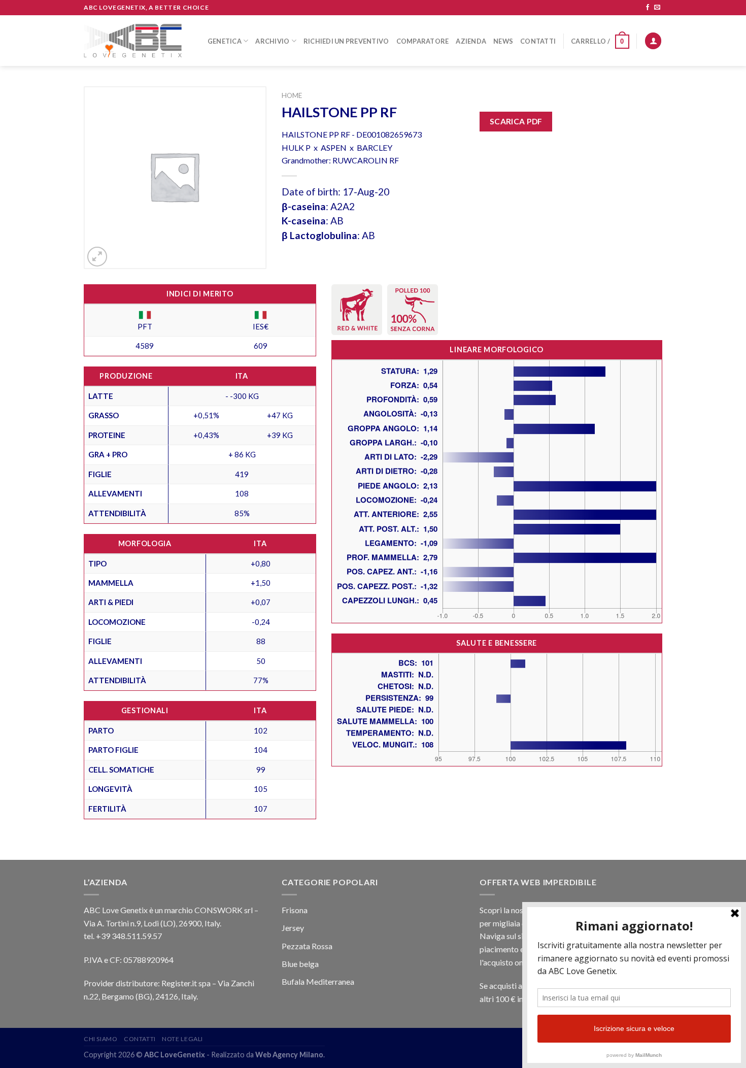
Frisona (295, 910)
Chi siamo (101, 1039)
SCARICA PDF (516, 121)
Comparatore (422, 41)
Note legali (182, 1039)
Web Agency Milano (289, 1054)
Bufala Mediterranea (318, 981)
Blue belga (300, 964)
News (503, 41)
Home (292, 95)
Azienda (471, 41)
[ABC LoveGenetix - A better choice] (133, 40)
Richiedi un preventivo (346, 41)
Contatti (538, 41)
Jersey (293, 927)
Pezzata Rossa (307, 946)
